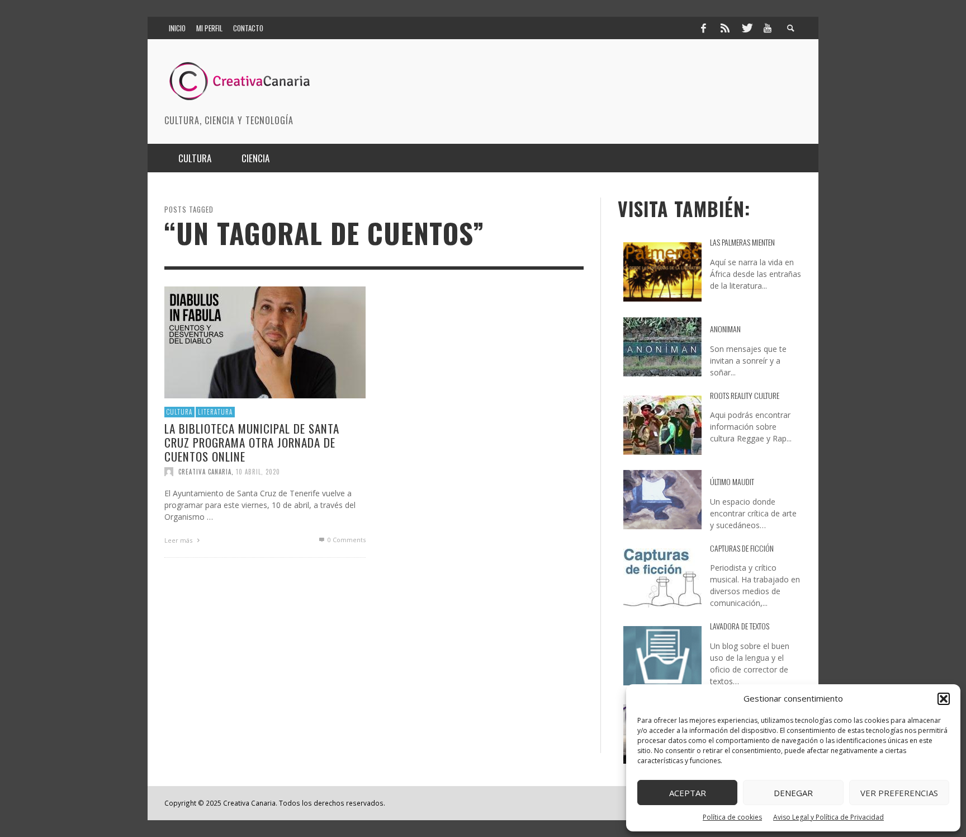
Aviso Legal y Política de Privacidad (828, 817)
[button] (943, 698)
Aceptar (687, 792)
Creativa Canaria (204, 471)
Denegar (793, 792)
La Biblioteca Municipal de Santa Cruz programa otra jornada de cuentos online (251, 441)
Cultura (179, 411)
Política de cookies (732, 817)
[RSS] (725, 28)
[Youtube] (767, 28)
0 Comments (346, 539)
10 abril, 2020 (258, 471)
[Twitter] (746, 28)
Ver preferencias (899, 792)
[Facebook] (703, 28)
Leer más (179, 540)
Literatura (215, 411)
